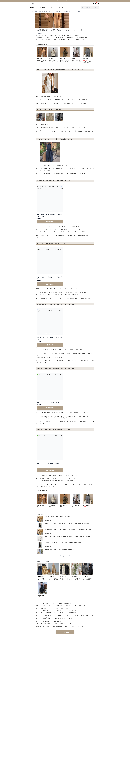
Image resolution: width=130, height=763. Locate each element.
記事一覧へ (66, 556)
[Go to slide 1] (46, 210)
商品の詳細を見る (50, 221)
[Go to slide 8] (51, 333)
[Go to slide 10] (53, 210)
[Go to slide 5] (49, 210)
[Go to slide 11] (53, 333)
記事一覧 (61, 7)
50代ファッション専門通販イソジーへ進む (64, 633)
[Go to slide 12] (54, 333)
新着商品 (32, 7)
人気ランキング (53, 7)
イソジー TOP (34, 11)
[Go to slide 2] (47, 210)
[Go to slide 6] (50, 210)
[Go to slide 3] (47, 333)
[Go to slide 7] (51, 210)
